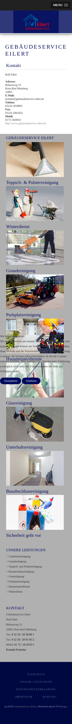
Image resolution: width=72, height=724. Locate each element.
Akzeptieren (10, 380)
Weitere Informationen (29, 387)
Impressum (49, 387)
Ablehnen (31, 380)
